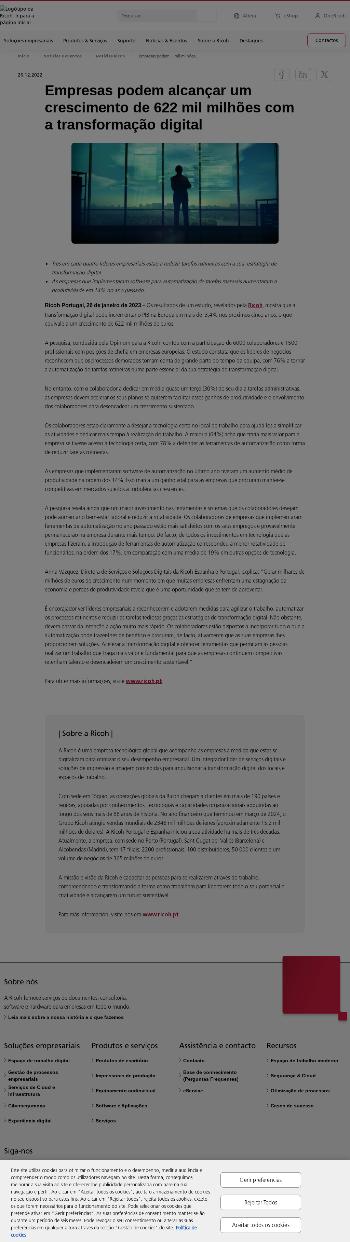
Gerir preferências (261, 1179)
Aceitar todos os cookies (261, 1224)
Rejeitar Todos (260, 1202)
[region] (175, 1201)
